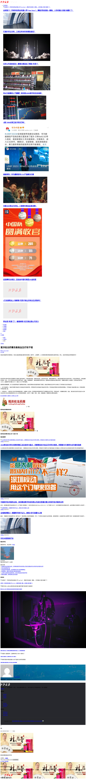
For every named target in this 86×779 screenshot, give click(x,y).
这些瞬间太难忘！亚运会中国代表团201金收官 (19, 279)
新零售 (4, 391)
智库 (4, 393)
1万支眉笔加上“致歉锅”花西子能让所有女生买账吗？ (22, 340)
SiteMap (5, 768)
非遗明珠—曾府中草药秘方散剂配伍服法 (11, 633)
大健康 (4, 388)
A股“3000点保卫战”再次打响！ (14, 122)
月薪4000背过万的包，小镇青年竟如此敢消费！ (20, 206)
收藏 (8, 457)
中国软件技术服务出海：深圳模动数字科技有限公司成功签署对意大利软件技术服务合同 (32, 564)
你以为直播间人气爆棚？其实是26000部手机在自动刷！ (23, 93)
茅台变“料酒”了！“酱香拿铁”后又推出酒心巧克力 (21, 383)
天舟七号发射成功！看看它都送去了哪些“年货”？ (21, 64)
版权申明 (5, 767)
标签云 (4, 758)
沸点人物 (5, 777)
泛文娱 (4, 390)
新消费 (4, 386)
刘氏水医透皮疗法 (7, 600)
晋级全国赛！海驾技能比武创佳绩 (9, 636)
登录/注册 (17, 739)
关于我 (4, 765)
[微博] (1, 750)
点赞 (13, 457)
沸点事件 (5, 775)
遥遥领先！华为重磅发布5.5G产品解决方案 (18, 174)
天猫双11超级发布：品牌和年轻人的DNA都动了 (8, 718)
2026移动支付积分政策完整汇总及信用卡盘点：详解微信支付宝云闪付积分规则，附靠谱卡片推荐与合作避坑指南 (41, 507)
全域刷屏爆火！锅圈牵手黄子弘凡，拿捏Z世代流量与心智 (21, 575)
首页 (4, 399)
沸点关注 (5, 774)
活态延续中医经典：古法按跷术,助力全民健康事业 (13, 631)
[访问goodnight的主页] (7, 621)
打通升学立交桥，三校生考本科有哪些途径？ (19, 31)
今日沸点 (5, 5)
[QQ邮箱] (3, 750)
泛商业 (4, 401)
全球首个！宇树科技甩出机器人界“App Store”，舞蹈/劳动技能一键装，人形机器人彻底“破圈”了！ (38, 10)
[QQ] (2, 750)
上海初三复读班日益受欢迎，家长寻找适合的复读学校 (14, 634)
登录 (3, 397)
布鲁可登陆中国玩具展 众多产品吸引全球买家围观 (9, 724)
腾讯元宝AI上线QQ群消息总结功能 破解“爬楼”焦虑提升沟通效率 (11, 651)
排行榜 (4, 756)
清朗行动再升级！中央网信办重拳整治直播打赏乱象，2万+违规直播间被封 (13, 712)
